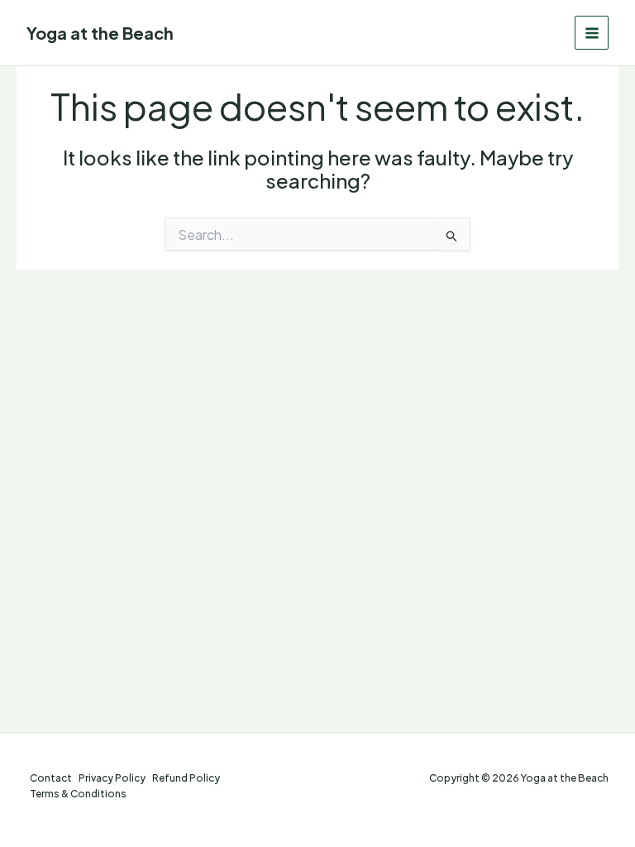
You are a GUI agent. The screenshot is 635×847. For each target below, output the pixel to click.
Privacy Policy (112, 778)
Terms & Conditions (78, 793)
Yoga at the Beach (100, 32)
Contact (51, 778)
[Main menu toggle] (592, 33)
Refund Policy (186, 778)
